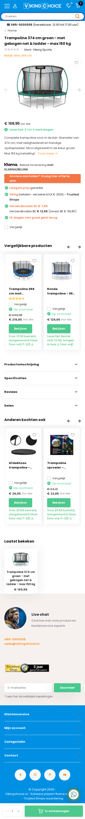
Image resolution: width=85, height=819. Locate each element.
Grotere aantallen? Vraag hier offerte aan (40, 178)
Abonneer (67, 688)
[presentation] (6, 90)
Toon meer (46, 153)
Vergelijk (16, 227)
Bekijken (20, 328)
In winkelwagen (57, 811)
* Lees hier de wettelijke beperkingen (28, 696)
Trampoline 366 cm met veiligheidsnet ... (22, 291)
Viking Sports (42, 50)
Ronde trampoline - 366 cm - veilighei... (61, 291)
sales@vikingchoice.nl (21, 644)
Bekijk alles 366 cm (18, 55)
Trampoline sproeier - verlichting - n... (60, 465)
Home (12, 30)
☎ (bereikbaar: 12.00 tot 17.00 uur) (42, 25)
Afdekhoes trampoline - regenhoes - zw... (23, 465)
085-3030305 (15, 639)
